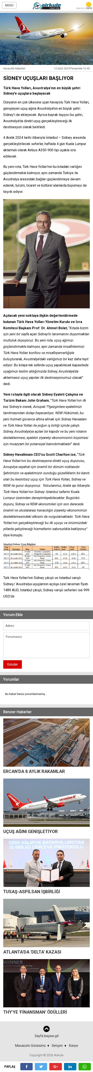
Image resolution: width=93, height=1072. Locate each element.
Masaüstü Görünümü (30, 1046)
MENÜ (9, 5)
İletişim (57, 1046)
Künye (73, 1046)
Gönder (12, 664)
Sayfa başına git (47, 1036)
